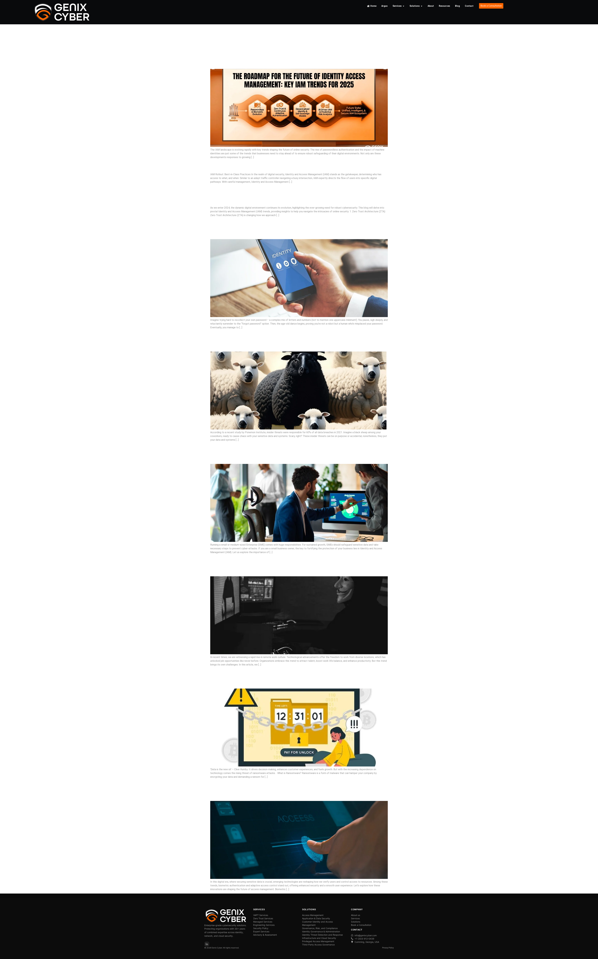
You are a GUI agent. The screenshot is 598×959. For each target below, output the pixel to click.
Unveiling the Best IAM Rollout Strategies (277, 165)
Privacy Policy (388, 948)
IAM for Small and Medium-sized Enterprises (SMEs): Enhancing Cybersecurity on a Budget (297, 452)
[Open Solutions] (421, 6)
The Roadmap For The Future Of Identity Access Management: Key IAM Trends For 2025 (289, 57)
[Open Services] (403, 6)
